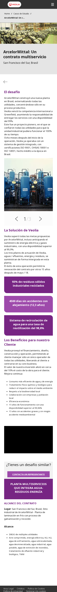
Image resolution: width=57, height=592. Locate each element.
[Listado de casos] (5, 82)
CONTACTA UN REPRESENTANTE (28, 474)
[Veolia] (14, 4)
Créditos (20, 588)
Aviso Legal (8, 588)
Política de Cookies (36, 588)
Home (7, 13)
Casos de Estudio (21, 13)
